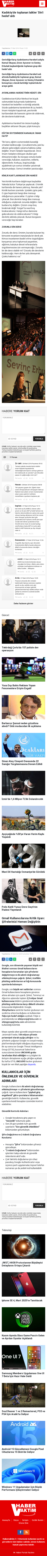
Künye (16, 1520)
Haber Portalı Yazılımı (25, 1552)
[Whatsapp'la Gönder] (14, 53)
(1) (32, 534)
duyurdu (32, 1064)
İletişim (25, 1520)
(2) (26, 534)
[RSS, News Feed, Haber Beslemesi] (27, 1532)
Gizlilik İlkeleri (37, 1520)
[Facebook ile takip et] (20, 1532)
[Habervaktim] (8, 3)
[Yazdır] (30, 53)
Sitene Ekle (23, 1523)
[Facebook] (3, 53)
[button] (34, 53)
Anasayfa (6, 1520)
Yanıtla (19, 478)
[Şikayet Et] (43, 478)
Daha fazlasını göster (23, 603)
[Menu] (42, 4)
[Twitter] (7, 53)
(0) (26, 478)
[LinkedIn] (10, 53)
